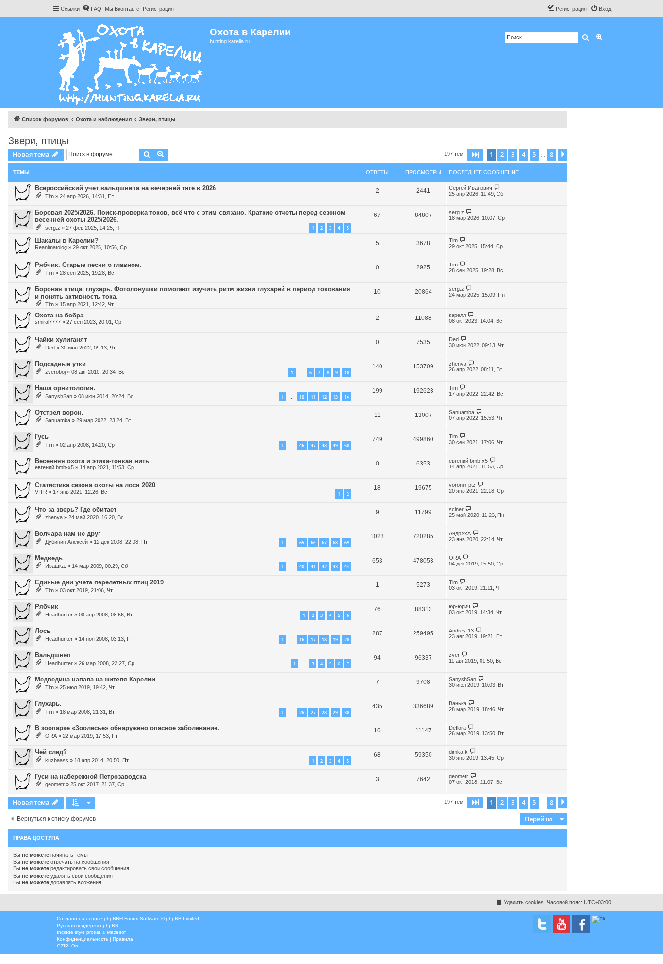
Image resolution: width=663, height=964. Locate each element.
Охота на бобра (59, 315)
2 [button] (502, 154)
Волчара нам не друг (67, 533)
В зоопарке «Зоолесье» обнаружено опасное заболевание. (127, 727)
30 (346, 712)
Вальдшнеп (53, 655)
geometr (55, 784)
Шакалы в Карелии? (67, 240)
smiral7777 (48, 322)
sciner (456, 509)
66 (313, 542)
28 (324, 712)
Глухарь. (48, 703)
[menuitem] (91, 9)
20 (346, 639)
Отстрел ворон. (59, 412)
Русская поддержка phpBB (87, 925)
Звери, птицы (38, 140)
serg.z (52, 228)
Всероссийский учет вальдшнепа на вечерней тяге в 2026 (125, 188)
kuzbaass (56, 760)
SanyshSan (58, 396)
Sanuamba (57, 420)
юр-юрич (459, 606)
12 (324, 397)
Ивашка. (55, 566)
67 (324, 542)
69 (346, 542)
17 (313, 639)
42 (324, 567)
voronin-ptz (462, 485)
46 (301, 445)
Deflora (457, 728)
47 (313, 445)
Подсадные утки (60, 363)
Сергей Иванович (470, 188)
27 (313, 712)
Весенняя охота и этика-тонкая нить (92, 461)
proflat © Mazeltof (106, 932)
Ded (50, 347)
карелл (457, 315)
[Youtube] (561, 924)
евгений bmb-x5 (54, 467)
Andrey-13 (461, 630)
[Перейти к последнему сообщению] (497, 187)
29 (335, 712)
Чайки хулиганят (61, 339)
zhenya (457, 363)
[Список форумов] (131, 62)
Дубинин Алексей (66, 542)
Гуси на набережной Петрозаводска (90, 776)
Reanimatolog (51, 247)
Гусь (42, 436)
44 (346, 567)
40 (301, 567)
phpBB (111, 918)
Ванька (457, 703)
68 (335, 542)
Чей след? (51, 752)
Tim (49, 196)
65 (301, 542)
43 (335, 567)
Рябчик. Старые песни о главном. (88, 264)
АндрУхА (460, 533)
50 (346, 445)
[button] (475, 155)
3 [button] (512, 154)
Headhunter (59, 614)
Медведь (49, 558)
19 (335, 639)
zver (454, 655)
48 (324, 445)
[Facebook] (581, 924)
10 (346, 372)
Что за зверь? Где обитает (75, 509)
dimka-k (458, 752)
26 (301, 712)
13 (335, 397)
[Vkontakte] (542, 924)
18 (324, 639)
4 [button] (523, 154)
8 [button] (551, 154)
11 (313, 397)
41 (313, 567)
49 (335, 445)
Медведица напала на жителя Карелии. (96, 679)
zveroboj (55, 372)
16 (301, 639)
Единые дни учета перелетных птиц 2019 (99, 582)
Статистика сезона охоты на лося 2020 (95, 485)
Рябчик (46, 606)
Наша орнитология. (65, 388)
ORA (455, 558)
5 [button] (534, 154)
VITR (41, 492)
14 (346, 397)
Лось (42, 630)
